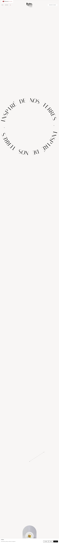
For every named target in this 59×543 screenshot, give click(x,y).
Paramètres (45, 541)
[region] (29, 540)
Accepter (56, 541)
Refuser (51, 541)
